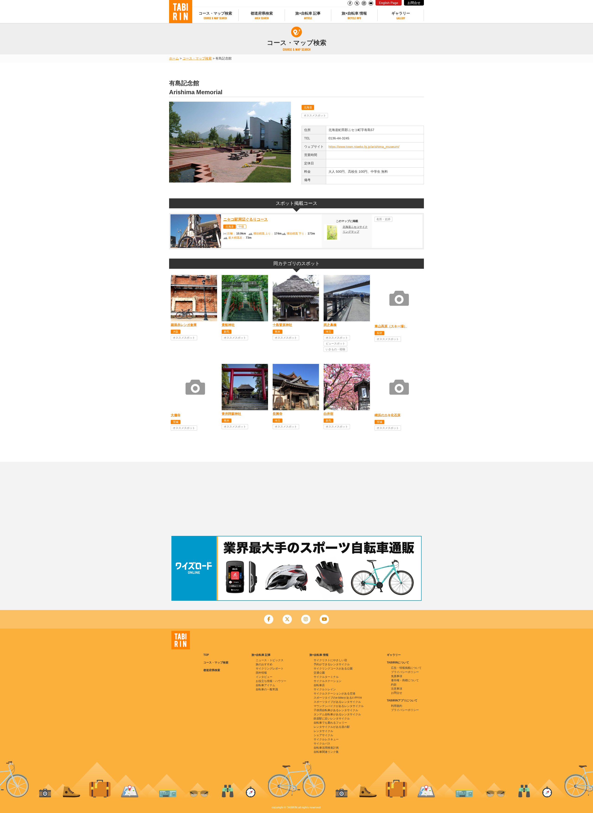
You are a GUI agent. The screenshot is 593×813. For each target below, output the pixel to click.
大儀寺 (175, 415)
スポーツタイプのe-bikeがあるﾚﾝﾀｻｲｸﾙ (338, 697)
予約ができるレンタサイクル (332, 664)
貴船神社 (228, 325)
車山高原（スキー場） (391, 326)
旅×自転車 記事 (308, 13)
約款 (394, 684)
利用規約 (396, 705)
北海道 (308, 107)
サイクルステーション (327, 681)
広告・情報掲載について (406, 667)
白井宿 (328, 414)
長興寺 (277, 414)
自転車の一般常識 (267, 689)
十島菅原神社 (282, 325)
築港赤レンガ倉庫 (184, 325)
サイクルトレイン (325, 689)
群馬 (226, 331)
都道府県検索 (262, 13)
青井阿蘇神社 (231, 414)
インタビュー (264, 677)
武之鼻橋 (330, 325)
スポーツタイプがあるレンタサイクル (337, 702)
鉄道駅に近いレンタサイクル (332, 718)
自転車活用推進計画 (326, 747)
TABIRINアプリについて (402, 700)
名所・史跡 (383, 219)
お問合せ (413, 3)
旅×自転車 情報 (354, 13)
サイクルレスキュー (326, 739)
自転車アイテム (265, 685)
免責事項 (396, 676)
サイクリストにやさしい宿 (330, 660)
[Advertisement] (296, 498)
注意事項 (396, 688)
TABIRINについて (398, 662)
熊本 (277, 331)
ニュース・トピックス (270, 660)
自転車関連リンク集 (326, 752)
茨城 (175, 422)
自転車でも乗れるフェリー (330, 722)
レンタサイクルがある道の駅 (332, 727)
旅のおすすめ (264, 664)
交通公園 (319, 672)
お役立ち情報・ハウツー (271, 681)
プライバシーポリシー (405, 672)
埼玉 (328, 331)
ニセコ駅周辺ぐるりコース (245, 219)
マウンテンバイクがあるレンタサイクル (339, 706)
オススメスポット (315, 115)
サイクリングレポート (270, 668)
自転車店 (319, 685)
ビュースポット (335, 343)
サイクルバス (322, 743)
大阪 (175, 331)
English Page (388, 3)
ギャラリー (400, 13)
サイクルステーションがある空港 (334, 693)
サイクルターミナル (326, 677)
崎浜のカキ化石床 (388, 415)
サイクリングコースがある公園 (333, 668)
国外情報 (261, 672)
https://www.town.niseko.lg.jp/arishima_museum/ (363, 146)
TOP (206, 655)
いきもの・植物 (335, 349)
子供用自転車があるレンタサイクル (336, 710)
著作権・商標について (405, 680)
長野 (379, 333)
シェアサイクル (323, 735)
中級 (241, 226)
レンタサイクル (323, 731)
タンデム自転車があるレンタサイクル (337, 714)
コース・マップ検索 (215, 13)
